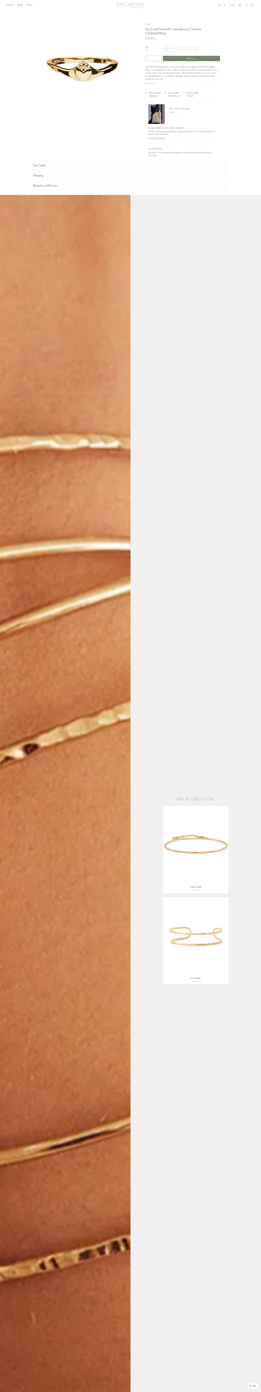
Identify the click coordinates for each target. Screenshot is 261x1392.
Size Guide (39, 165)
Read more (150, 83)
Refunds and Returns (45, 185)
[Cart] (252, 5)
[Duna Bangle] (195, 845)
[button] (20, 5)
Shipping (38, 175)
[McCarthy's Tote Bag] (156, 114)
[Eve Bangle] (195, 936)
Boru (147, 24)
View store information (156, 138)
